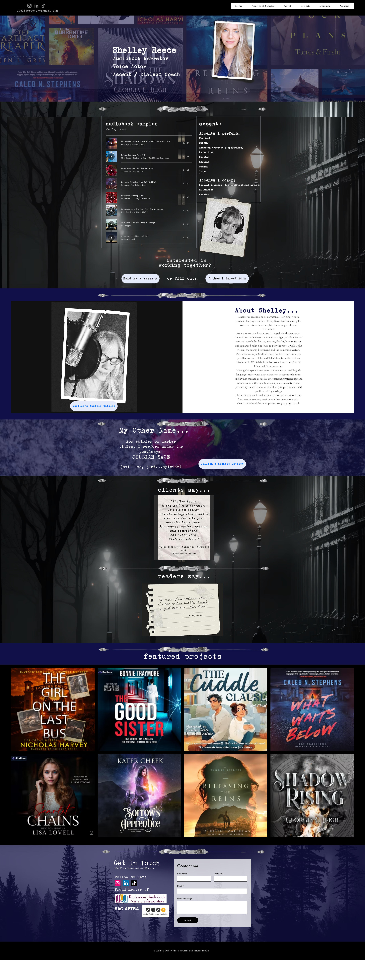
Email (180, 886)
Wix (207, 951)
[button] (184, 527)
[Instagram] (29, 5)
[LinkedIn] (36, 5)
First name (182, 874)
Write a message (184, 898)
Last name (219, 874)
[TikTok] (43, 5)
